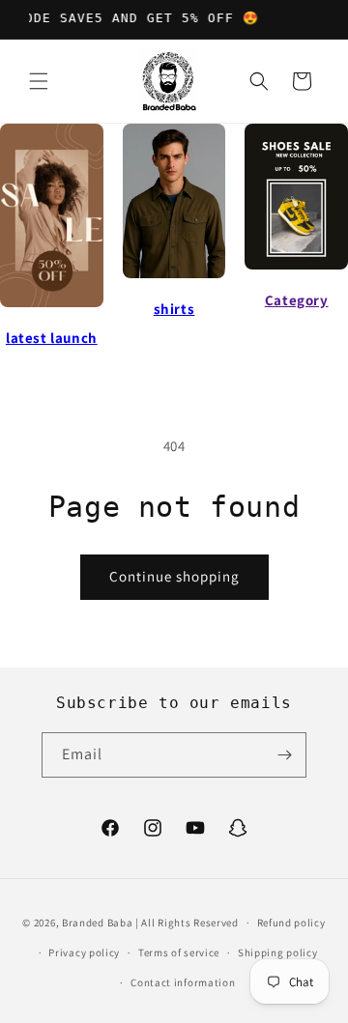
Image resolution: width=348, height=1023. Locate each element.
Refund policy (291, 922)
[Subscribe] (284, 755)
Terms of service (178, 952)
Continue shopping (174, 576)
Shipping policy (278, 952)
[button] (38, 81)
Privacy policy (84, 952)
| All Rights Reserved (187, 922)
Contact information (182, 982)
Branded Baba (97, 922)
